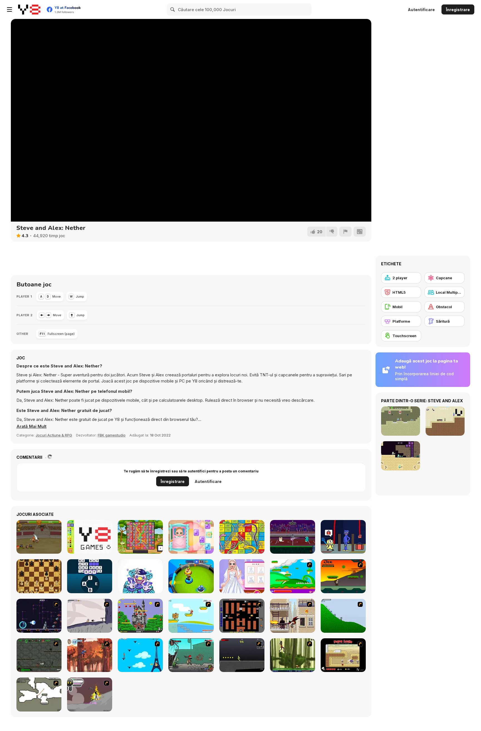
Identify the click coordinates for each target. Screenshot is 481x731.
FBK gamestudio (112, 435)
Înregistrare (458, 9)
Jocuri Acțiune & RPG (54, 435)
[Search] (173, 9)
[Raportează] (345, 232)
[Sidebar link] (9, 9)
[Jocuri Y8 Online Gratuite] (29, 9)
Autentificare (421, 9)
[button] (31, 426)
